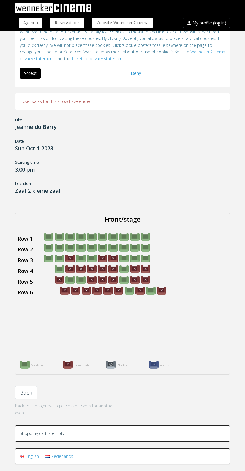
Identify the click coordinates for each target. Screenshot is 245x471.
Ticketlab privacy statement (97, 58)
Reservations (67, 22)
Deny (136, 73)
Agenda (30, 22)
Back (26, 392)
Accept (30, 73)
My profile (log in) (208, 23)
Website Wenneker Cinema (122, 22)
